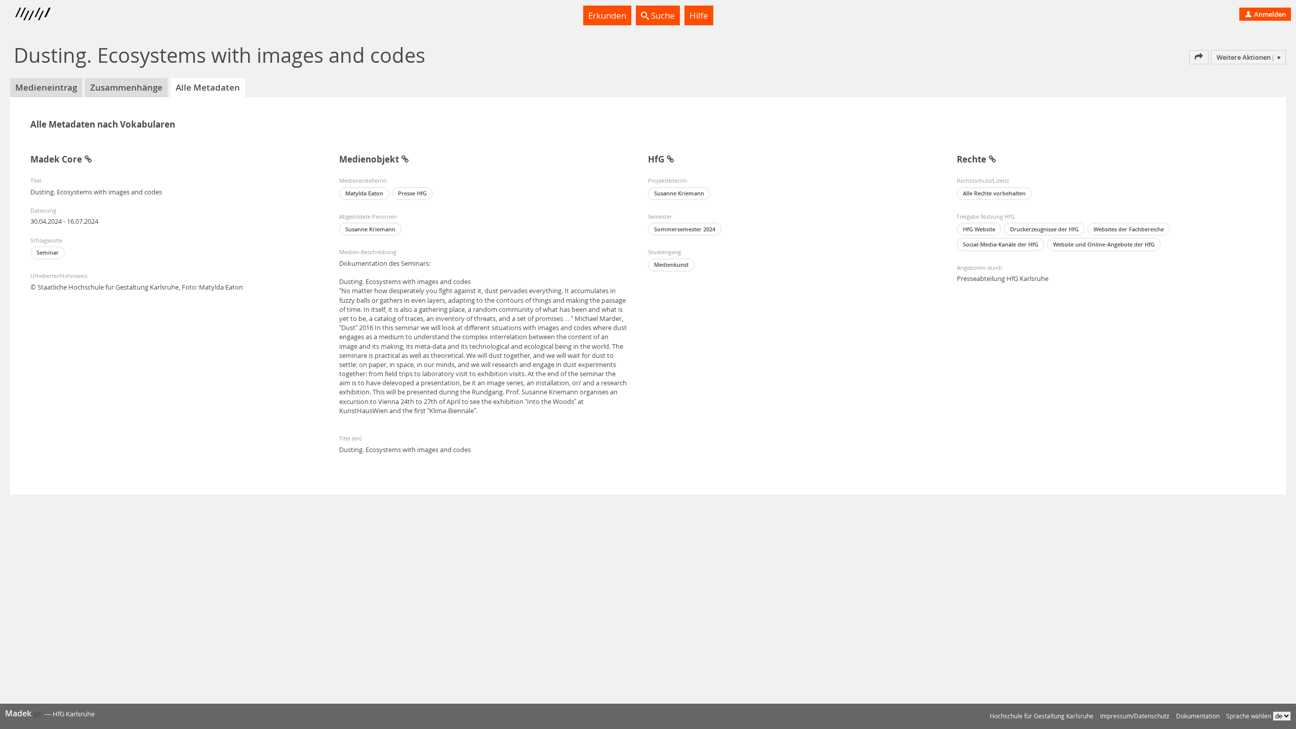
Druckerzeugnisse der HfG (1044, 229)
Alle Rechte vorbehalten (994, 193)
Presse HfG (412, 193)
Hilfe (699, 15)
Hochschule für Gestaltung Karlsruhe (1042, 716)
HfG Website (979, 229)
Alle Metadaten (208, 87)
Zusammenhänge (126, 87)
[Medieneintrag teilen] (1198, 57)
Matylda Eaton (364, 193)
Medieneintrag (46, 87)
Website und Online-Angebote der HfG (1104, 244)
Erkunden (607, 15)
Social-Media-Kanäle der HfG (1000, 244)
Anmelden (1269, 14)
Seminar (47, 252)
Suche (662, 15)
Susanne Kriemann (370, 229)
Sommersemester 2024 (684, 229)
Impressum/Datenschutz (1134, 716)
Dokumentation (1198, 716)
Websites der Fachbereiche (1129, 229)
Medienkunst (671, 264)
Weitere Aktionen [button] (1244, 57)
